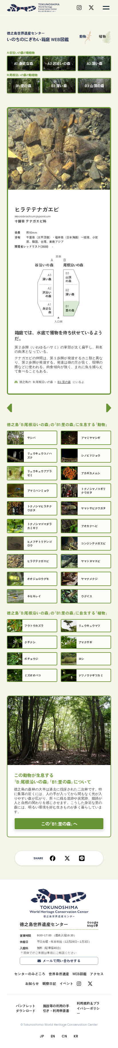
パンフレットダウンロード (26, 1008)
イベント (66, 983)
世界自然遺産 (59, 973)
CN (64, 1036)
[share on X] (67, 858)
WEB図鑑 (79, 973)
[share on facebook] (52, 858)
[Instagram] (79, 7)
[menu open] (106, 7)
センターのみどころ (29, 973)
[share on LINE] (81, 858)
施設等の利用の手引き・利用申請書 (56, 1008)
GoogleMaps (92, 924)
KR (76, 1036)
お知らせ (32, 983)
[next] (108, 408)
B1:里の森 (64, 382)
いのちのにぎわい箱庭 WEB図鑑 (38, 36)
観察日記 (49, 983)
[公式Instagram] (79, 983)
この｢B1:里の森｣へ (59, 823)
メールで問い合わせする (61, 960)
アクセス (97, 973)
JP (42, 1036)
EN (53, 1036)
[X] (91, 7)
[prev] (10, 408)
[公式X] (90, 983)
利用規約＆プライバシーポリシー (88, 1008)
